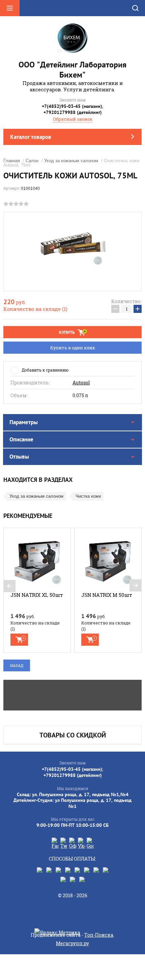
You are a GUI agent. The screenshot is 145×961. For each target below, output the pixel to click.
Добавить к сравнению (45, 370)
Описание (21, 439)
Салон (32, 160)
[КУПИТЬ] (19, 640)
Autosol (81, 383)
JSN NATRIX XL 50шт (36, 594)
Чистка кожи (88, 496)
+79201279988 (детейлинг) (73, 112)
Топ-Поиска (98, 935)
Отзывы (19, 456)
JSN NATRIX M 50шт (106, 594)
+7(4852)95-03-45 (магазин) (72, 106)
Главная (11, 160)
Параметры (23, 422)
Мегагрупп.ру (72, 943)
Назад (16, 665)
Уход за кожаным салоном (71, 160)
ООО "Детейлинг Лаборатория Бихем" (72, 69)
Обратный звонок (72, 119)
